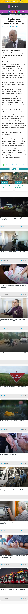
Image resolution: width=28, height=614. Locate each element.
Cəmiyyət (6, 260)
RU (23, 12)
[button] (2, 178)
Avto (6, 497)
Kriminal (6, 463)
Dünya (5, 226)
